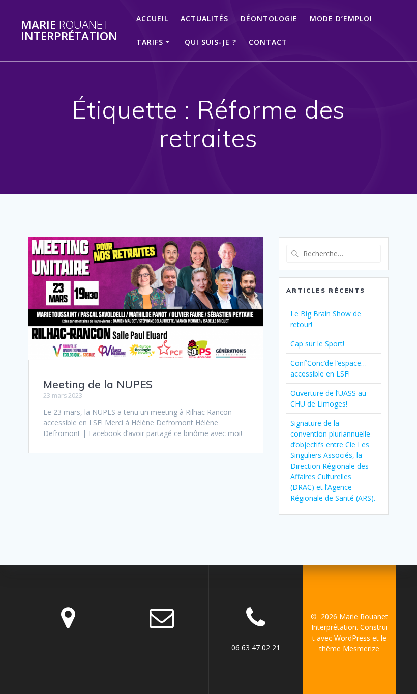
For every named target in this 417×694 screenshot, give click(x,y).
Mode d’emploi (341, 18)
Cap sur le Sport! (317, 344)
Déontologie (269, 18)
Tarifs (149, 42)
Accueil (152, 18)
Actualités (204, 18)
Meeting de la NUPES (98, 384)
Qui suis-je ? (210, 42)
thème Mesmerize (349, 648)
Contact (268, 42)
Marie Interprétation (69, 30)
